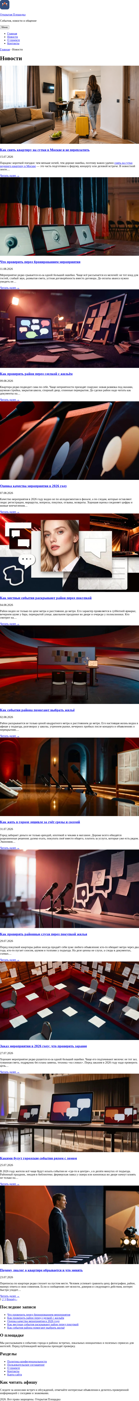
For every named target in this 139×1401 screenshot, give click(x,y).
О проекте (13, 40)
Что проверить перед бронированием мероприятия (40, 262)
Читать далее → (10, 175)
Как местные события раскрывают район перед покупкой (46, 598)
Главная (12, 33)
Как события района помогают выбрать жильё (37, 710)
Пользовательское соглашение (26, 1364)
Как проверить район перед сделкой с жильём (36, 374)
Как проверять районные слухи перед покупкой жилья (43, 934)
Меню (4, 27)
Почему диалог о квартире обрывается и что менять (41, 1270)
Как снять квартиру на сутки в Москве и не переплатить (45, 150)
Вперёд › (12, 1299)
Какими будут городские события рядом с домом (38, 1158)
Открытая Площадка (13, 14)
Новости (12, 36)
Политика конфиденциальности (27, 1361)
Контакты (13, 43)
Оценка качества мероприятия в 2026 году (33, 486)
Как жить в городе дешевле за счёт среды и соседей (40, 822)
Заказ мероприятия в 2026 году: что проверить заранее (43, 1046)
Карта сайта (14, 1374)
